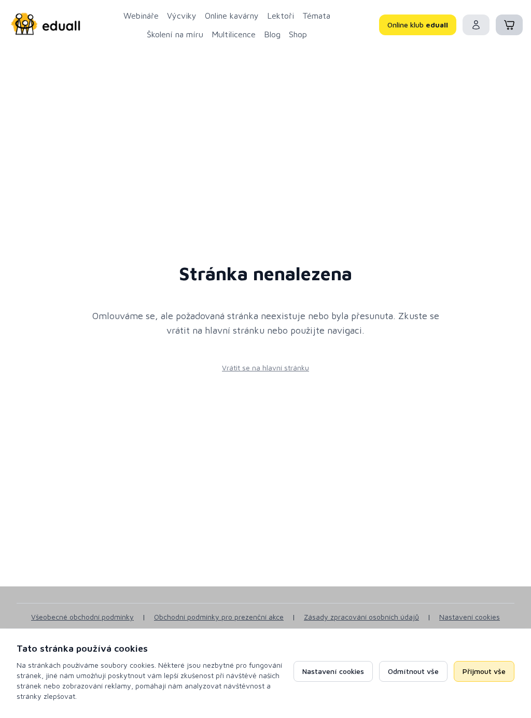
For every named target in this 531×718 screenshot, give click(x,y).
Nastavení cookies (469, 616)
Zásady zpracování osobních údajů (361, 616)
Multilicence (234, 34)
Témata (316, 15)
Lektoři (280, 15)
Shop (298, 34)
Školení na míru (175, 34)
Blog (272, 34)
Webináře (141, 15)
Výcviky (182, 15)
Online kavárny (232, 15)
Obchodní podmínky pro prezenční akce (219, 616)
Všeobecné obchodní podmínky (82, 616)
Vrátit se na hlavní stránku (265, 367)
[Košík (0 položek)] (509, 25)
